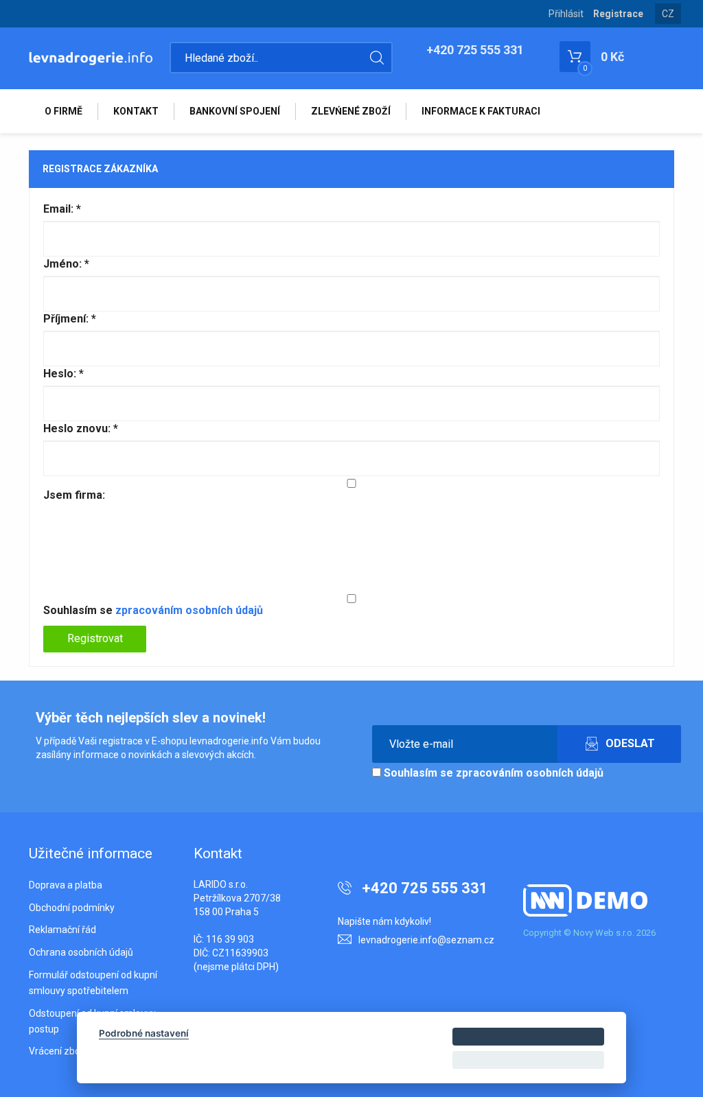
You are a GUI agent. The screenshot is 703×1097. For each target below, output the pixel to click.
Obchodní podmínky (72, 907)
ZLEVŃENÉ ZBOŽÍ (351, 111)
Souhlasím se (153, 610)
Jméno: (66, 263)
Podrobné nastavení (144, 1033)
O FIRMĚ (63, 111)
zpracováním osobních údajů (189, 610)
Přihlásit (566, 13)
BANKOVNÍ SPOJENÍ (234, 111)
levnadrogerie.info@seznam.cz (426, 939)
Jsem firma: (74, 495)
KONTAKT (136, 111)
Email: (62, 208)
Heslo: (63, 373)
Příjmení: (69, 318)
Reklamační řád (62, 929)
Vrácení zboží (58, 1051)
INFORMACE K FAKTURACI (481, 111)
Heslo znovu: (80, 428)
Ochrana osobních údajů (81, 952)
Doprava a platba (65, 885)
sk (668, 24)
